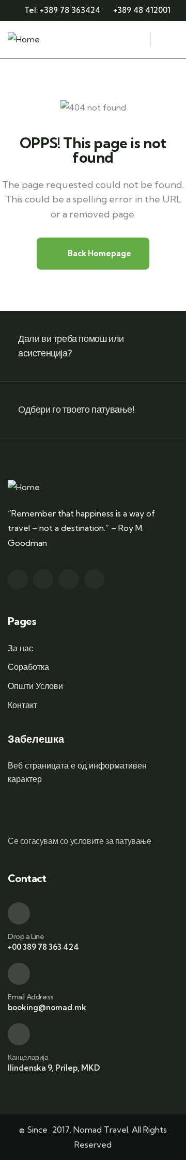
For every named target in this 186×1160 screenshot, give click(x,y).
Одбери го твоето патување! (76, 409)
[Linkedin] (94, 579)
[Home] (24, 39)
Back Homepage (98, 253)
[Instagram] (68, 579)
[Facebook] (43, 579)
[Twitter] (18, 579)
